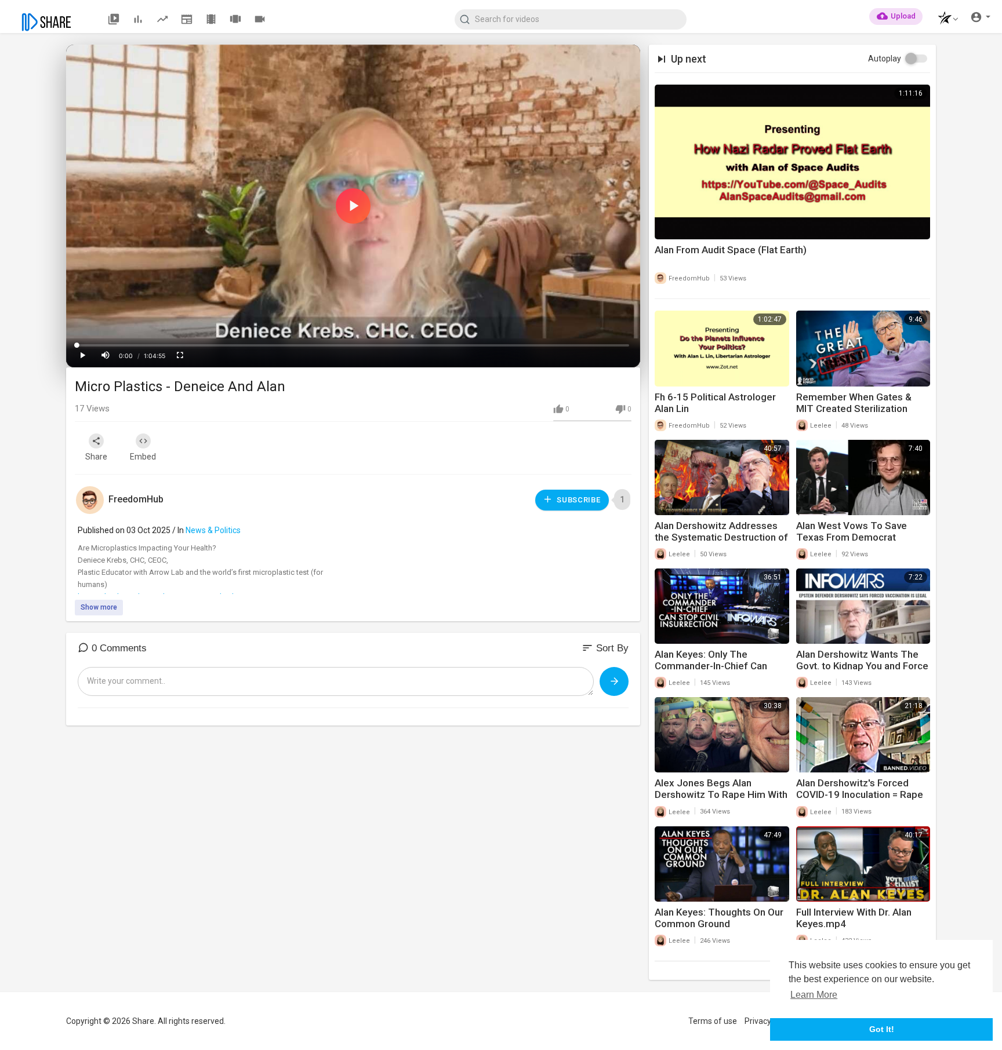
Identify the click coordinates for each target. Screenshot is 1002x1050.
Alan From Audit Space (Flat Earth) (731, 250)
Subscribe (578, 499)
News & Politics (213, 530)
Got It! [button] (881, 1029)
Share (96, 456)
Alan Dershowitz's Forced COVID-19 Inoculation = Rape (859, 788)
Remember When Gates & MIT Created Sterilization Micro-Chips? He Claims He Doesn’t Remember (856, 414)
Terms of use (712, 1021)
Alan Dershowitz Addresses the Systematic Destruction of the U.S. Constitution (721, 537)
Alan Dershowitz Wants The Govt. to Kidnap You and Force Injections (862, 665)
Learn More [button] (813, 995)
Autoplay (884, 58)
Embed (143, 456)
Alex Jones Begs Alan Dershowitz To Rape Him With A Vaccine (721, 794)
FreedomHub (136, 499)
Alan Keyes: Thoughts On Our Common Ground (719, 917)
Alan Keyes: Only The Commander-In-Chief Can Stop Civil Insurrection (711, 665)
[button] (944, 19)
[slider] (353, 345)
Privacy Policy (769, 1021)
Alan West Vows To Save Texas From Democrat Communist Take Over (851, 537)
